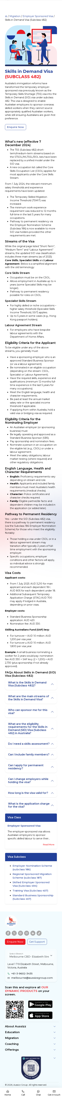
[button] (31, 1026)
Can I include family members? (28, 754)
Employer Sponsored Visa (38, 16)
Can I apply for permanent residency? (25, 767)
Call (23, 1095)
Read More (48, 844)
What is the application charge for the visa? (29, 805)
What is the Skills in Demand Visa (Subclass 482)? (27, 684)
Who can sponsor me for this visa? (27, 711)
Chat (38, 1095)
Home (8, 1095)
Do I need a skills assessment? (29, 743)
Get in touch (54, 1095)
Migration (15, 16)
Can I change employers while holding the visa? (28, 780)
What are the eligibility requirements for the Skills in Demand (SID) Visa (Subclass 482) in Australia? (27, 728)
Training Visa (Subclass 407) (30, 890)
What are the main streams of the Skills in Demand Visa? (28, 698)
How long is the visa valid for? (28, 792)
